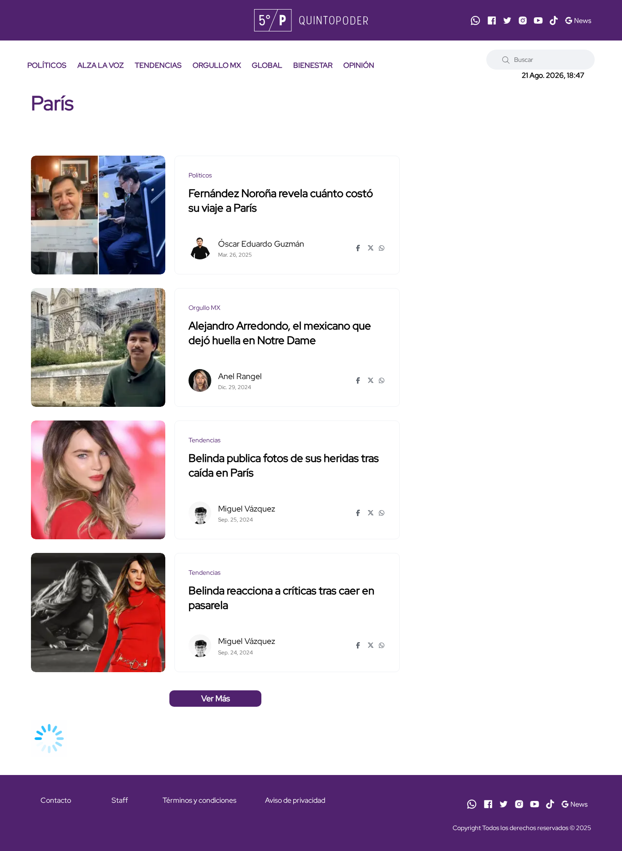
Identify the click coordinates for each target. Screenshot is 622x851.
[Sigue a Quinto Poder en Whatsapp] (475, 20)
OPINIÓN (358, 65)
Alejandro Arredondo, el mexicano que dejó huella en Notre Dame (280, 333)
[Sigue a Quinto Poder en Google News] (578, 20)
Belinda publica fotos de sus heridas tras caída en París (284, 465)
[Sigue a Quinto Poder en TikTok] (553, 20)
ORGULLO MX (217, 65)
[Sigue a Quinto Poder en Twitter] (507, 20)
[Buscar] (506, 60)
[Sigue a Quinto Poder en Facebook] (491, 20)
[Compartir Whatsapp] (382, 248)
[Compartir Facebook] (359, 248)
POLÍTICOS (46, 65)
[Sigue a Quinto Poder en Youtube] (538, 20)
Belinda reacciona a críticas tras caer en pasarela (281, 597)
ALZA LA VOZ (100, 65)
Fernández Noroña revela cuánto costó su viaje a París (281, 200)
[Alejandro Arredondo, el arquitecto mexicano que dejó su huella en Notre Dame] (98, 347)
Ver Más (215, 698)
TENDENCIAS (158, 65)
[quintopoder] (311, 20)
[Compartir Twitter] (370, 248)
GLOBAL (267, 65)
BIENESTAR (312, 65)
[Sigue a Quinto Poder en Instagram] (522, 20)
